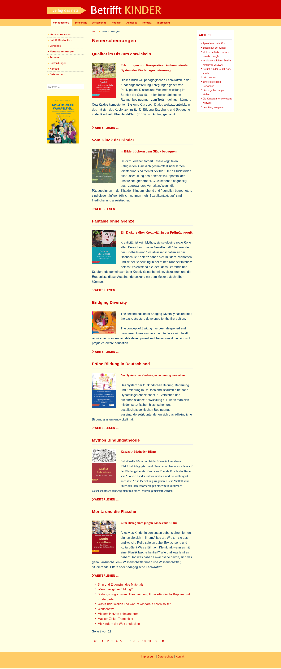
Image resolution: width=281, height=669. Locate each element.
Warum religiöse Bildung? (115, 589)
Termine (54, 57)
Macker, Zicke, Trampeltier (115, 618)
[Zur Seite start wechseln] (96, 641)
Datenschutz (57, 74)
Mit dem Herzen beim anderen (118, 613)
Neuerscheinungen (62, 51)
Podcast (116, 22)
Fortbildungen (58, 62)
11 (150, 641)
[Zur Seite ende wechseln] (163, 641)
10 (144, 641)
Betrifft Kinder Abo (60, 40)
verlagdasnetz (61, 22)
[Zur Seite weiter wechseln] (156, 641)
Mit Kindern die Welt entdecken (119, 623)
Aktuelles (131, 22)
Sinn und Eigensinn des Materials (120, 584)
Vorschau (55, 45)
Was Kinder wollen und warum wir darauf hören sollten (134, 604)
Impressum (163, 22)
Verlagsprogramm (60, 34)
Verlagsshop (99, 22)
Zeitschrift (81, 22)
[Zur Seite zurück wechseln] (103, 641)
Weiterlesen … (106, 127)
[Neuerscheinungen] (63, 142)
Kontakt (146, 22)
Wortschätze (106, 609)
